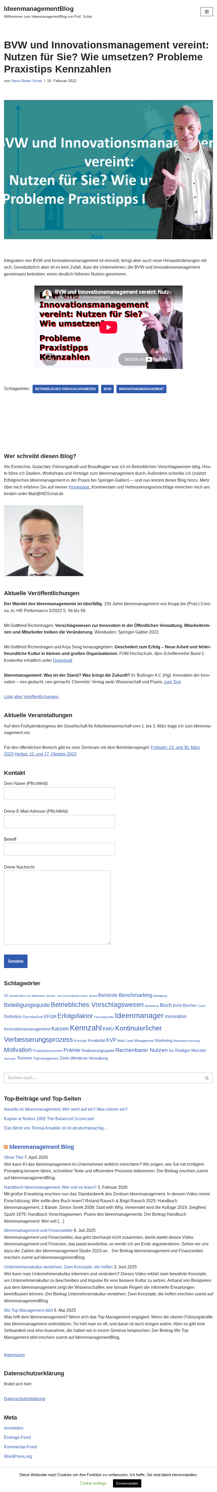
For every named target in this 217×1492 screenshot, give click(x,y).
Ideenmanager (139, 1015)
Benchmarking (135, 995)
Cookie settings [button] (93, 1483)
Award (93, 995)
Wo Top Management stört (28, 1310)
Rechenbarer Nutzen (141, 1050)
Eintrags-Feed (17, 1437)
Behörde (108, 995)
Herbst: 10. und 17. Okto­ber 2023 (45, 754)
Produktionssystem (47, 1051)
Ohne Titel (13, 1157)
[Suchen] (207, 1077)
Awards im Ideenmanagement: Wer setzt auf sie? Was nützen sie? (66, 1109)
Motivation (18, 1049)
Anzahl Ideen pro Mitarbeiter (27, 995)
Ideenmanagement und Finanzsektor (38, 1230)
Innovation (176, 1016)
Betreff (10, 839)
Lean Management (140, 1041)
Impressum (14, 1355)
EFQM (50, 1016)
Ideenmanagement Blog (41, 1146)
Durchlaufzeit (33, 1017)
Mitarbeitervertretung (186, 1040)
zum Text (172, 682)
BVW (107, 389)
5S (6, 996)
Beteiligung (160, 995)
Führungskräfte (104, 1017)
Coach (201, 1005)
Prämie (72, 1050)
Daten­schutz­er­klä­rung (24, 1398)
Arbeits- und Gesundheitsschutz (67, 995)
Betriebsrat (152, 1005)
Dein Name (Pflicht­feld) (26, 783)
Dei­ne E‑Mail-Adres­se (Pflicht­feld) (36, 811)
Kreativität (96, 1040)
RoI (171, 1051)
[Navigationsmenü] (207, 11)
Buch (166, 1005)
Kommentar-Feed (20, 1447)
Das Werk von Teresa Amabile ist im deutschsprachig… (56, 1128)
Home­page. (80, 487)
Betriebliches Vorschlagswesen (65, 389)
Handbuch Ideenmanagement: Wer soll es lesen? (50, 1187)
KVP (111, 1040)
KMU (108, 1029)
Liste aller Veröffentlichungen (32, 696)
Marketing (163, 1040)
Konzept (80, 1041)
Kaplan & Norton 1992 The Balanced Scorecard (49, 1118)
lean (121, 1040)
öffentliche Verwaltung (89, 1058)
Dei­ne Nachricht (19, 867)
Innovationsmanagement (141, 389)
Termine (24, 1058)
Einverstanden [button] (127, 1483)
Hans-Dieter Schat (26, 81)
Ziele (64, 1058)
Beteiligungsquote (27, 1005)
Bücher (189, 1005)
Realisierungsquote (97, 1050)
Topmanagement (45, 1058)
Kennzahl (86, 1027)
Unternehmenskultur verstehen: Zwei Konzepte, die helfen (58, 1267)
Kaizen (60, 1028)
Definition (13, 1016)
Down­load (62, 660)
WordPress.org (18, 1456)
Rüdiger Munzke (190, 1050)
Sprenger (10, 1058)
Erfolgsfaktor (75, 1015)
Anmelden (13, 1428)
